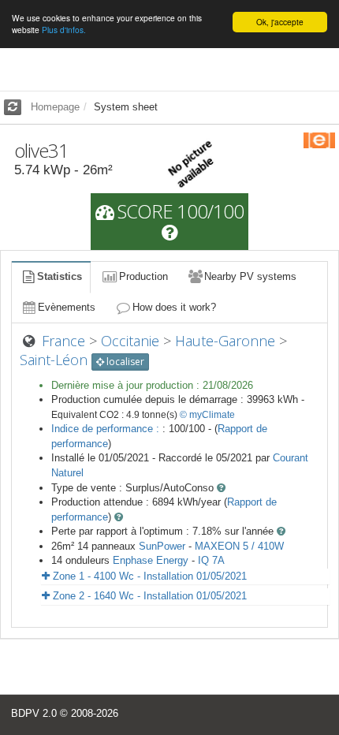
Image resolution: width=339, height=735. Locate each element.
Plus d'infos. (64, 29)
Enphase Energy (150, 560)
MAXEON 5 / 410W (239, 546)
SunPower (162, 546)
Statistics (59, 276)
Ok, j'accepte (280, 22)
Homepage (55, 107)
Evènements (66, 307)
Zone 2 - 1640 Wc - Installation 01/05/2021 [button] (148, 596)
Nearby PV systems (250, 276)
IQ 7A (211, 560)
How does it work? (174, 307)
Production (143, 276)
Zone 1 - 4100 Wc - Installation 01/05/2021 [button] (148, 576)
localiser (124, 361)
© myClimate (207, 414)
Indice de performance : (106, 429)
